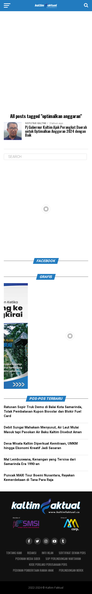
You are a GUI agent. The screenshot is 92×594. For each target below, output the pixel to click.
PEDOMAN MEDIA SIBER (27, 559)
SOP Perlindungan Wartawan (63, 559)
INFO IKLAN (47, 553)
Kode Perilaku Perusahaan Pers (48, 564)
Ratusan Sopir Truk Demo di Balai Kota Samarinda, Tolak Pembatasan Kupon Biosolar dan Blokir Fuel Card (43, 411)
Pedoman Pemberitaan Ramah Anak (33, 570)
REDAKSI (31, 553)
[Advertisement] (46, 63)
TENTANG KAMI (14, 553)
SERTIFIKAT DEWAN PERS (72, 553)
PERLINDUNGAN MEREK (71, 570)
